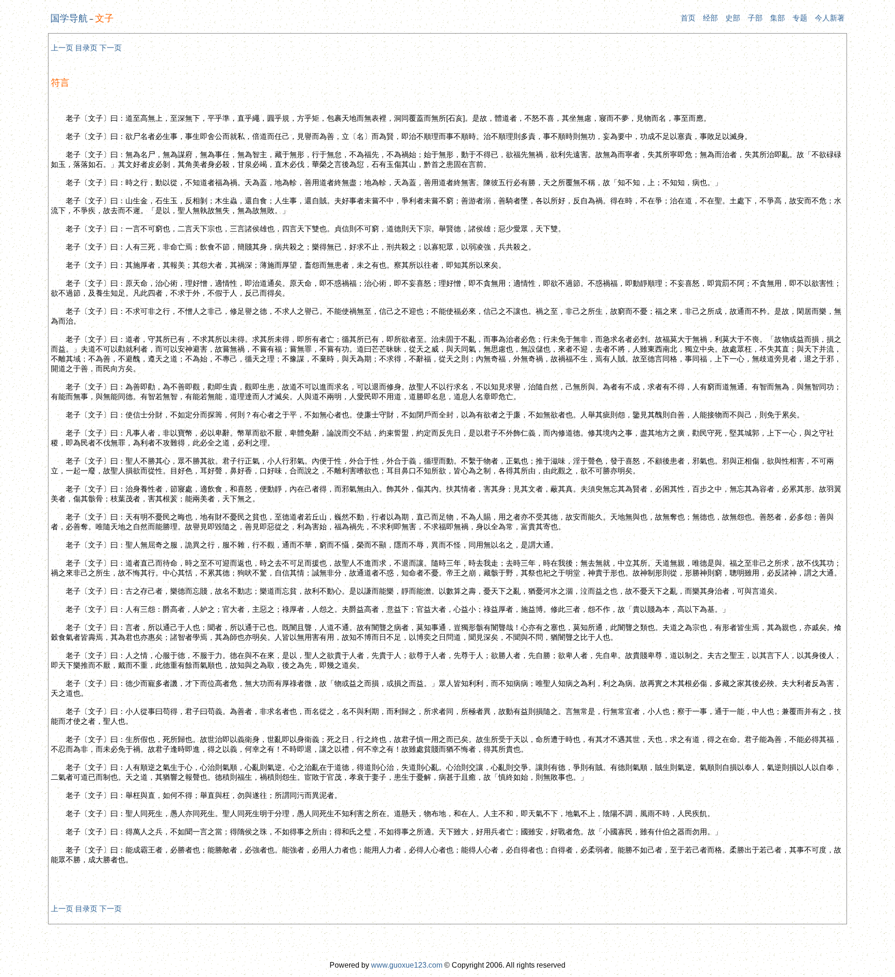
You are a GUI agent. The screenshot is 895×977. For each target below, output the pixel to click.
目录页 (86, 48)
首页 (688, 18)
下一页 (110, 48)
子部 (755, 18)
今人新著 (830, 18)
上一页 (62, 48)
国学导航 (69, 18)
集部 (777, 18)
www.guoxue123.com (406, 965)
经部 (710, 18)
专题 (799, 18)
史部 (732, 18)
